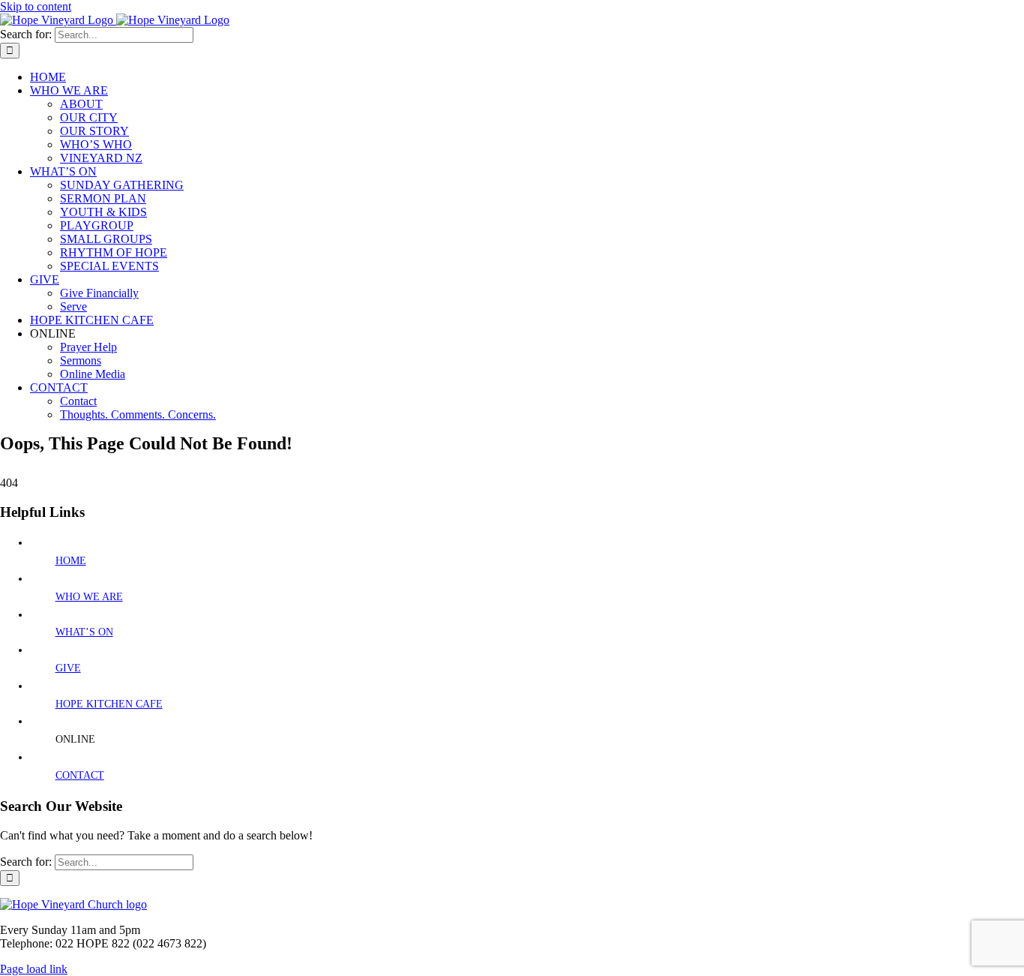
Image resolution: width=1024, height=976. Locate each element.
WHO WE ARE (89, 596)
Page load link (33, 968)
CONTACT (79, 775)
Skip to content (35, 6)
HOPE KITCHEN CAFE (109, 704)
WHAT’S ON (84, 632)
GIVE (68, 668)
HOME (70, 560)
